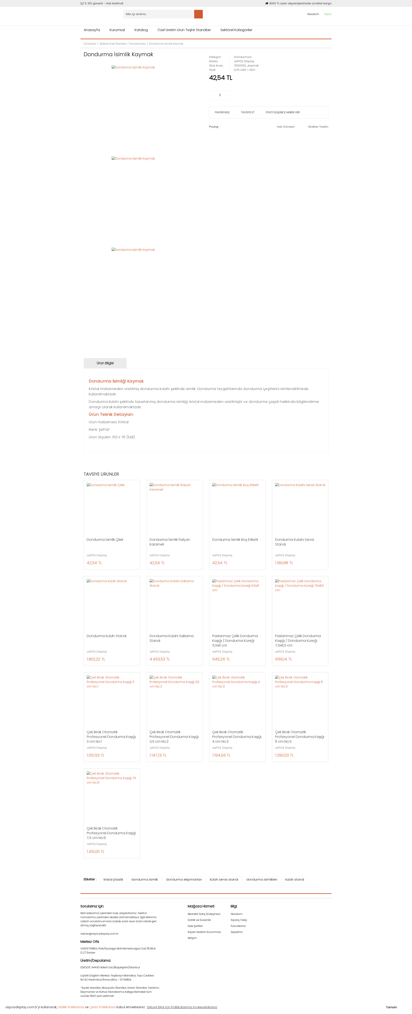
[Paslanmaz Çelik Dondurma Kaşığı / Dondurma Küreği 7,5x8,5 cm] (300, 604)
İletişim (192, 938)
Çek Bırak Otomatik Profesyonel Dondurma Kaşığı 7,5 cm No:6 (111, 833)
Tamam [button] (391, 1007)
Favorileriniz (238, 926)
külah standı (294, 879)
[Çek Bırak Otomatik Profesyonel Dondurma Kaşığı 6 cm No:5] (300, 700)
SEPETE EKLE (268, 95)
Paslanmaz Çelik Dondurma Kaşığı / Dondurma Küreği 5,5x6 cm (235, 641)
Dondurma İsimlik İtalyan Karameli (170, 542)
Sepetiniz (236, 932)
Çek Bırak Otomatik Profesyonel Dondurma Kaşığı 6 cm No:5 (299, 737)
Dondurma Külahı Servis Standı (294, 542)
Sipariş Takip (239, 920)
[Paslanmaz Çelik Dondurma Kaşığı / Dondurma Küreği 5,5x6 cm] (237, 604)
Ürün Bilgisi (105, 363)
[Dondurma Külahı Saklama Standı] (175, 604)
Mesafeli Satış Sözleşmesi (204, 914)
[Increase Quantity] (227, 95)
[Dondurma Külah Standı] (112, 604)
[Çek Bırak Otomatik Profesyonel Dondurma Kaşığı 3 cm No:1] (112, 700)
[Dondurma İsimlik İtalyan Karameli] (175, 508)
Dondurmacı (243, 57)
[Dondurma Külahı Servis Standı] (300, 508)
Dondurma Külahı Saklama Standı (172, 638)
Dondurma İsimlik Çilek (105, 539)
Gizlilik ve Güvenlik (199, 920)
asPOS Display (244, 61)
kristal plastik (113, 879)
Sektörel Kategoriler (236, 29)
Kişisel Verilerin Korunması (204, 932)
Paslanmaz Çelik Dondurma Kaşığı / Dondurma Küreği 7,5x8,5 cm (298, 641)
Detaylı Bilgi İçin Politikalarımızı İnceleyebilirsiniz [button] (182, 1007)
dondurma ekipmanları (184, 879)
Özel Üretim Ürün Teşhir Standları (184, 29)
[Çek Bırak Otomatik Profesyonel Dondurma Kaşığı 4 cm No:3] (237, 700)
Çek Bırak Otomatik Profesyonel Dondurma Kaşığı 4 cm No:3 (236, 737)
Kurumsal (117, 29)
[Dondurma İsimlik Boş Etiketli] (237, 508)
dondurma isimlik (144, 879)
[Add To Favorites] (222, 112)
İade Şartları (195, 926)
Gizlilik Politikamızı (71, 1007)
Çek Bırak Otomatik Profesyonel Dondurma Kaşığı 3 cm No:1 (111, 737)
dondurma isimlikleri (261, 879)
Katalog (141, 29)
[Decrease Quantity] (212, 95)
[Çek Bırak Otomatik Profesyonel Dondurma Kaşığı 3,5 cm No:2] (175, 700)
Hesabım (236, 914)
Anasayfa (92, 29)
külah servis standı (224, 879)
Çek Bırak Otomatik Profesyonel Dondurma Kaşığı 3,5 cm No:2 (174, 737)
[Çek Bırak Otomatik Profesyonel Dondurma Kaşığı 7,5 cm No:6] (112, 796)
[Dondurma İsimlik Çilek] (112, 508)
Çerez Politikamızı (102, 1007)
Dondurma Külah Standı (106, 636)
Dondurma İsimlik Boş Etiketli (235, 539)
